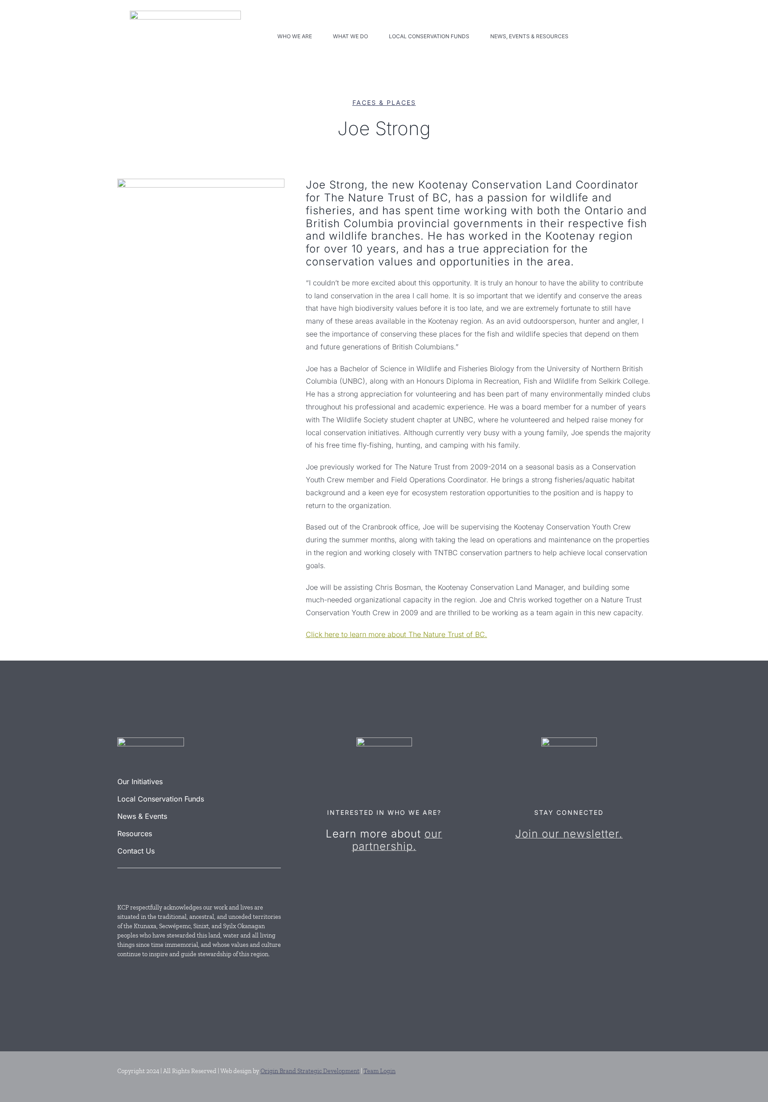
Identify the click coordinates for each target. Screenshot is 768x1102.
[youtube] (136, 883)
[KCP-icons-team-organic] (384, 741)
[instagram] (152, 883)
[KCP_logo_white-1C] (150, 741)
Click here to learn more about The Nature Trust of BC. (396, 634)
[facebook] (120, 883)
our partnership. (397, 840)
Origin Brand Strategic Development (310, 1071)
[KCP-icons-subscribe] (569, 741)
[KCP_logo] (185, 14)
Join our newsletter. (569, 833)
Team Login (380, 1071)
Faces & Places (384, 102)
